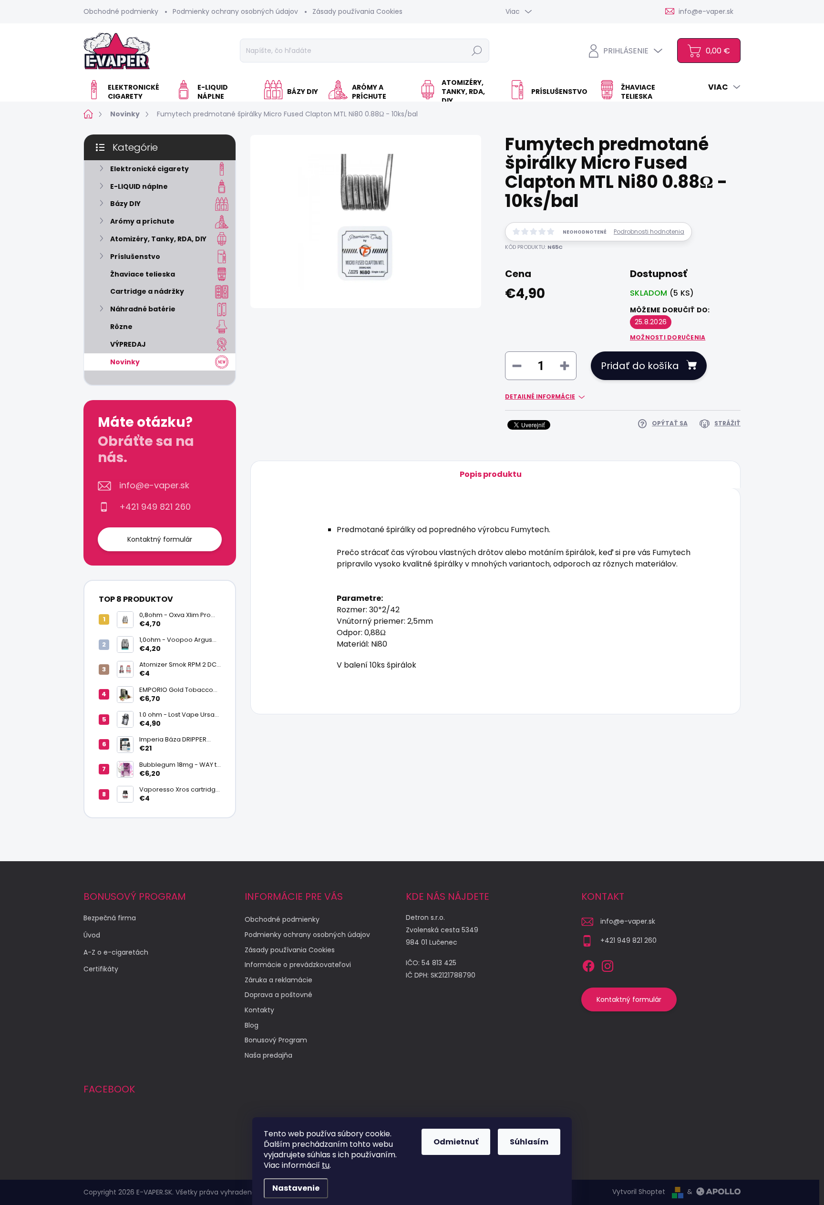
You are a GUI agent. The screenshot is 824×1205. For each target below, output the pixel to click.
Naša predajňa (268, 1055)
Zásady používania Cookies (357, 11)
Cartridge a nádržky (147, 291)
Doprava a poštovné (278, 994)
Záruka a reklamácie (278, 980)
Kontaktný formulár (159, 539)
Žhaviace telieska (142, 274)
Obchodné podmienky (120, 11)
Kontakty (259, 1010)
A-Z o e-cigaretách (115, 952)
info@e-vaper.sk (154, 485)
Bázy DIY (125, 203)
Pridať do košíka (640, 365)
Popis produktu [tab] (491, 474)
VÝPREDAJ (128, 344)
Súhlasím (529, 1141)
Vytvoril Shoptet (638, 1191)
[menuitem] (125, 92)
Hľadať (476, 50)
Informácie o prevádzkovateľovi (298, 964)
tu (326, 1165)
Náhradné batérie (142, 309)
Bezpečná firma (109, 918)
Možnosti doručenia (667, 337)
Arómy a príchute (142, 221)
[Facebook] (588, 965)
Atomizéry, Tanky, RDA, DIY (158, 239)
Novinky (125, 362)
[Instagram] (607, 965)
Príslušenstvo (135, 256)
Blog (251, 1025)
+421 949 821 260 (155, 507)
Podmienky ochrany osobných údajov (235, 11)
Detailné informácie (540, 397)
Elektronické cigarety (149, 169)
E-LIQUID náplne (139, 186)
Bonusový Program (276, 1040)
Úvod (91, 935)
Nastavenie (295, 1188)
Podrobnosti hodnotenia (649, 231)
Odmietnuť (455, 1141)
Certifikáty (100, 969)
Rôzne (121, 326)
